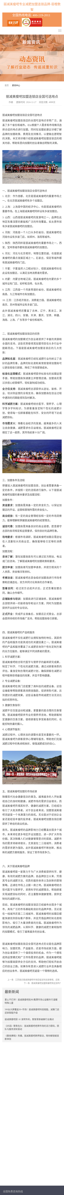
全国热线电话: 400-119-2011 (32, 15)
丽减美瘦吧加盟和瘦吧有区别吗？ (46, 983)
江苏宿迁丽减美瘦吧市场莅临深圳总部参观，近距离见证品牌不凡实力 (38, 979)
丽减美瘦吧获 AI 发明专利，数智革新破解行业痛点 (29, 1019)
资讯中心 (16, 85)
